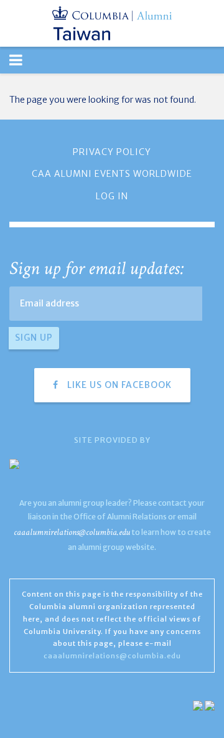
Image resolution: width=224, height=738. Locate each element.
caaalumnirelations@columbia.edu (72, 532)
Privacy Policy (112, 152)
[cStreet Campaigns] (210, 705)
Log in (112, 196)
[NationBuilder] (198, 705)
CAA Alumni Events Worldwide (112, 173)
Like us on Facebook (118, 384)
